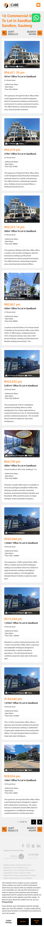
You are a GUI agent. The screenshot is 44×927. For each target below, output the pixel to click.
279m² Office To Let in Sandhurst (20, 154)
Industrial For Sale (11, 873)
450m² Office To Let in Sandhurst (20, 466)
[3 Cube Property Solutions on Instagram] (28, 845)
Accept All (36, 921)
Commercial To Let (23, 865)
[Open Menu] (38, 5)
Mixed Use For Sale (11, 875)
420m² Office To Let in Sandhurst (20, 308)
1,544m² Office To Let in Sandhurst (21, 543)
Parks (6, 878)
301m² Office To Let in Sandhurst (20, 76)
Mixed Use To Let (10, 870)
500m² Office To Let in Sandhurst (20, 231)
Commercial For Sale (26, 870)
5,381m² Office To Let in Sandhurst (21, 386)
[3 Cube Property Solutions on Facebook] (23, 845)
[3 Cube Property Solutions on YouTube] (33, 845)
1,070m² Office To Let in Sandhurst (21, 703)
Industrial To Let (10, 868)
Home (12, 865)
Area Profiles (27, 878)
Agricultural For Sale (28, 875)
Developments (15, 878)
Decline (23, 921)
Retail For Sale (24, 873)
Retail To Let (23, 868)
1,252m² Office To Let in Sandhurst (21, 623)
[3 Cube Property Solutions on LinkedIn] (38, 845)
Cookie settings (8, 921)
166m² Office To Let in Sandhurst (20, 780)
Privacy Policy (7, 902)
